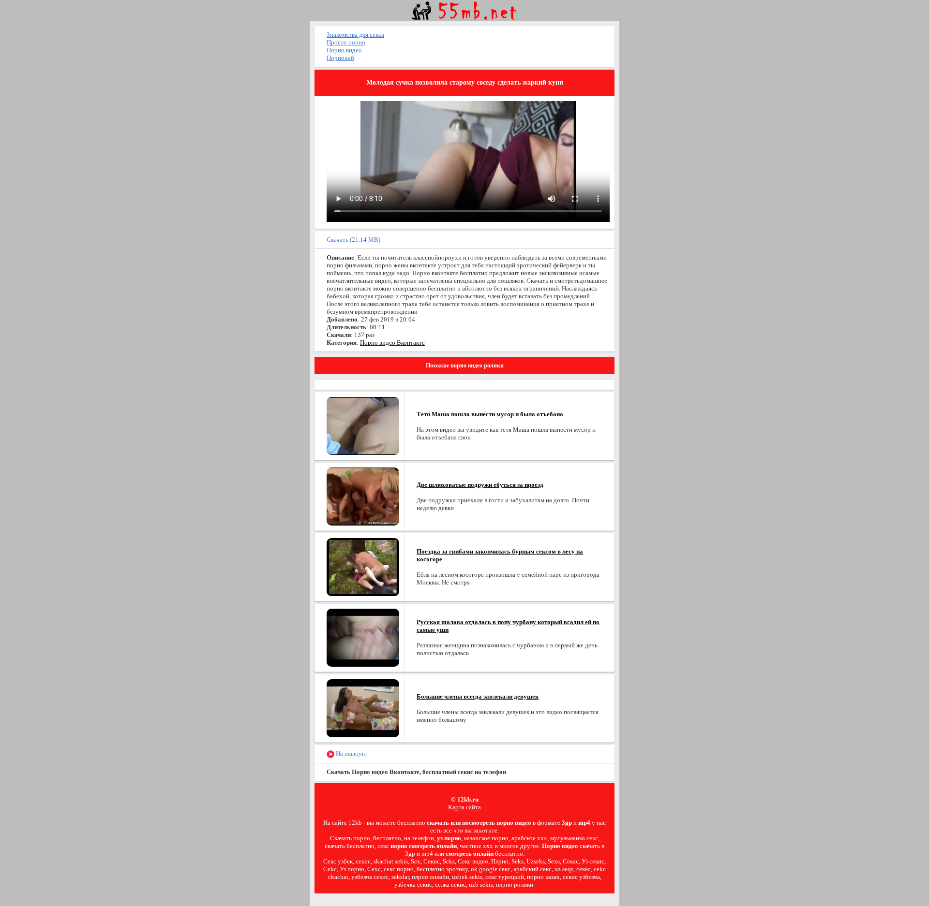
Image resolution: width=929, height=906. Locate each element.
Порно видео (344, 50)
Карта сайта (464, 807)
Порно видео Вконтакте (392, 342)
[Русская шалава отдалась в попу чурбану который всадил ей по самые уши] (363, 637)
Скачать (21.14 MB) (353, 239)
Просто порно (346, 42)
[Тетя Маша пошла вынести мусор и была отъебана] (363, 425)
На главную (350, 753)
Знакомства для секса (355, 34)
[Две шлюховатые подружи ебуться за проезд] (363, 495)
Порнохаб (340, 57)
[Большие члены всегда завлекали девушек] (363, 707)
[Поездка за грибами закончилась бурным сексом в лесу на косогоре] (363, 566)
